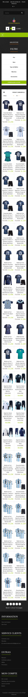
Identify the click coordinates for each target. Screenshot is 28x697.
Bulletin (3, 686)
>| (19, 604)
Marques (4, 657)
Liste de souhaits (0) (15, 2)
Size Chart (4, 624)
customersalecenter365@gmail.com (12, 643)
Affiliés (3, 662)
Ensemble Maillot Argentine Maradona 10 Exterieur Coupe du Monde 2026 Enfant (8, 116)
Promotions (4, 664)
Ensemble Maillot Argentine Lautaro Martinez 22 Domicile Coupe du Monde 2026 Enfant (20, 469)
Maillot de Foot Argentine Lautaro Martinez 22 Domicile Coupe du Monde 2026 (8, 469)
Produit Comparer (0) (18, 92)
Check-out (14, 3)
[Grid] (4, 92)
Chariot (23, 2)
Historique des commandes (8, 681)
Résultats (4, 641)
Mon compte (6, 2)
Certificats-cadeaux (6, 660)
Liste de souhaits (6, 683)
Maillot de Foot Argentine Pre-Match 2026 (8, 313)
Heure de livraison (6, 622)
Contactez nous (5, 638)
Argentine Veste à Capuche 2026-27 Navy (20, 441)
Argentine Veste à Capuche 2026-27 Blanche (7, 441)
